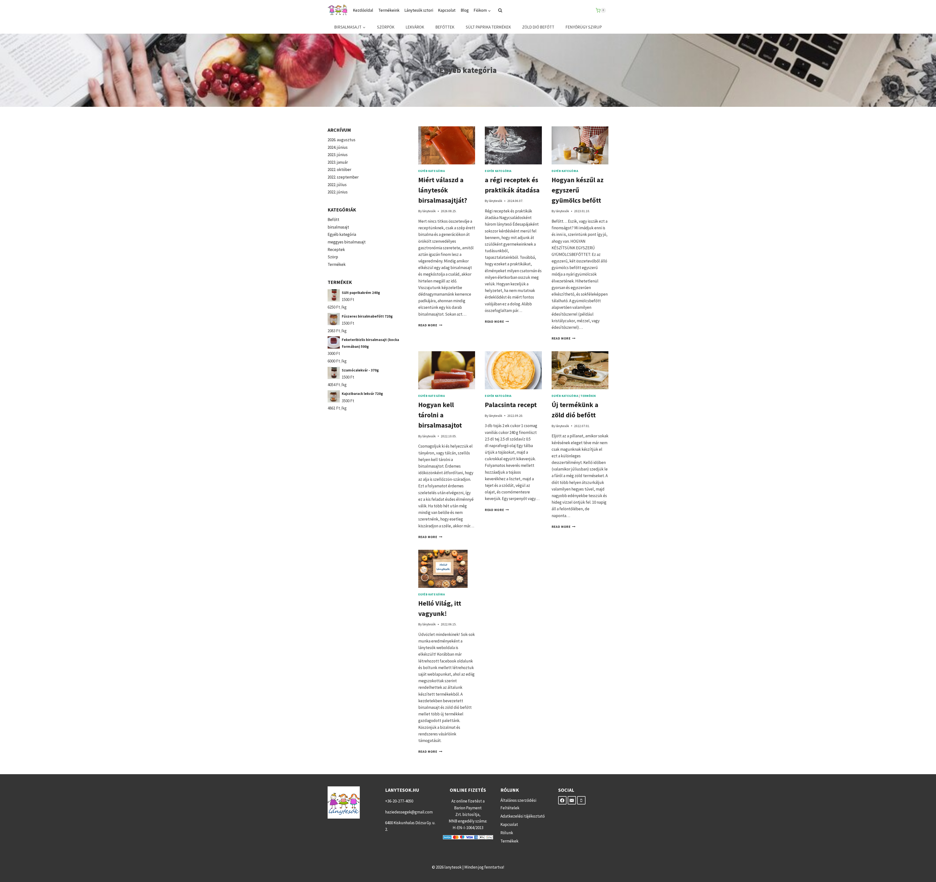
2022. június (338, 192)
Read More (430, 325)
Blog (465, 10)
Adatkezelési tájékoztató (522, 816)
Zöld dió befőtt (538, 27)
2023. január (338, 162)
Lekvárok (415, 27)
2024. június (338, 147)
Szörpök (385, 27)
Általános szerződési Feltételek (518, 804)
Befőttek (444, 27)
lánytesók (429, 211)
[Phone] (581, 800)
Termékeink (389, 10)
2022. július (337, 184)
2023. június (338, 154)
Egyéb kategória (431, 171)
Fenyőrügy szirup (584, 27)
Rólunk (506, 832)
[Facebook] (562, 800)
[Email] (572, 800)
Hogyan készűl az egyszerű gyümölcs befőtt (578, 190)
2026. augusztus (341, 139)
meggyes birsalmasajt (347, 242)
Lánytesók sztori (418, 10)
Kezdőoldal (363, 10)
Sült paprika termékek (488, 27)
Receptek (336, 249)
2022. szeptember (343, 177)
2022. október (339, 169)
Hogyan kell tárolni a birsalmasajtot (440, 415)
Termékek (588, 396)
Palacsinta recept (511, 404)
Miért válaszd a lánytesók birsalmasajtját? (442, 190)
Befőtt (333, 219)
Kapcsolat (447, 10)
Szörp (333, 257)
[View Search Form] (500, 10)
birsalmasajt (338, 227)
